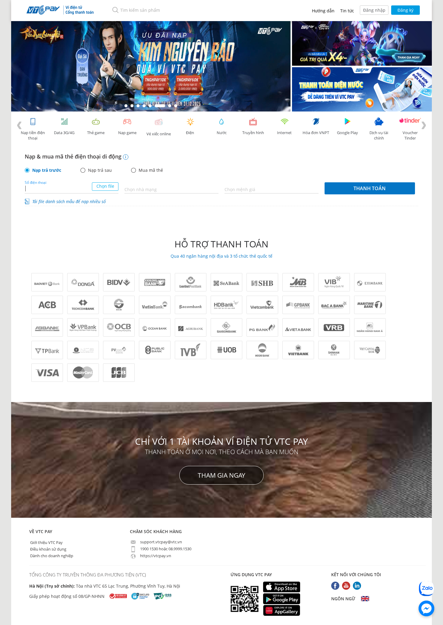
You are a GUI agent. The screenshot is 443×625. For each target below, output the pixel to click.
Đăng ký (405, 10)
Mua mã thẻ (151, 170)
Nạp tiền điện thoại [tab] (33, 135)
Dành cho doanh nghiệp (51, 555)
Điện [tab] (190, 132)
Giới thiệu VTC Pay (46, 542)
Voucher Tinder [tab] (410, 135)
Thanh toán (369, 188)
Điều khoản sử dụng (47, 548)
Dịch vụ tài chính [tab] (378, 135)
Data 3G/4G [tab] (64, 132)
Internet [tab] (284, 132)
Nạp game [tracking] (127, 132)
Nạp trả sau (100, 170)
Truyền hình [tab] (253, 132)
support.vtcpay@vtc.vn (160, 542)
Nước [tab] (222, 132)
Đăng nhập (374, 10)
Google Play (347, 132)
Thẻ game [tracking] (96, 132)
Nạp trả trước (46, 170)
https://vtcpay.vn (155, 555)
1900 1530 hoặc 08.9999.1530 (165, 548)
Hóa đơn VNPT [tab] (316, 132)
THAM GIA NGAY (221, 475)
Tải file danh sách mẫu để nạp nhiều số (69, 201)
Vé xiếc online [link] (158, 134)
